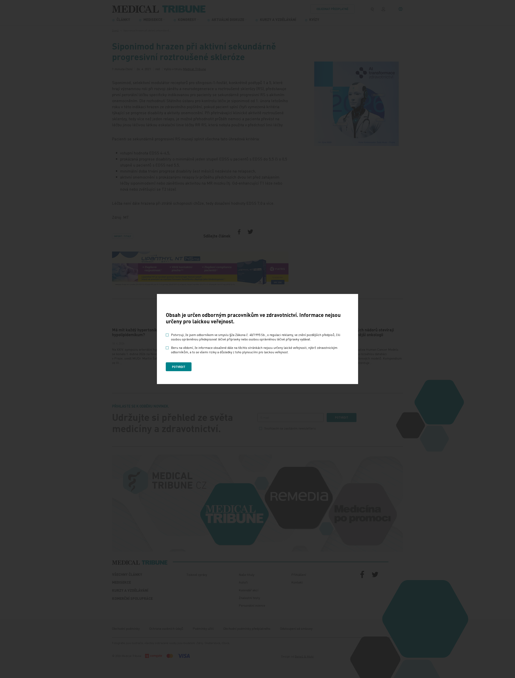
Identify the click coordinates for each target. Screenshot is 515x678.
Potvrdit (178, 367)
